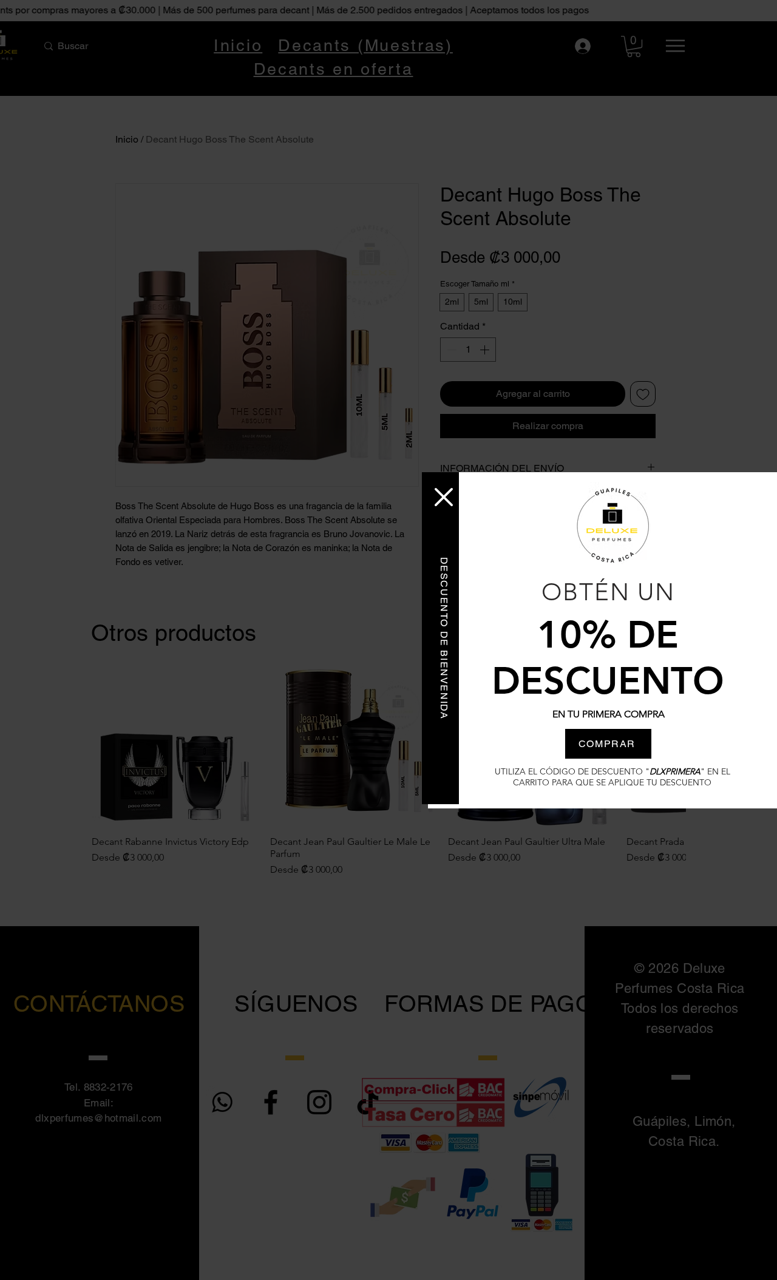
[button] (444, 497)
